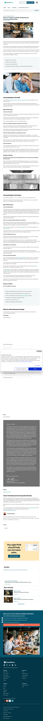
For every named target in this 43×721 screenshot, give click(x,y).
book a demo (30, 2)
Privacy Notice (29, 361)
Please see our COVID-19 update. (10, 373)
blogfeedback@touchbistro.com (9, 510)
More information (23, 361)
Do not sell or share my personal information (11, 707)
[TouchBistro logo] (9, 662)
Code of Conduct (6, 718)
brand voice (7, 270)
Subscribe (21, 624)
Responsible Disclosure (7, 716)
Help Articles (24, 676)
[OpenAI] (4, 701)
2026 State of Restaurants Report (21, 592)
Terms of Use (5, 710)
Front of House (5, 673)
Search (36, 10)
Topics (9, 7)
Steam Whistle (12, 375)
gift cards (35, 265)
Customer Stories (25, 675)
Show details (37, 365)
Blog (23, 671)
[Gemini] (10, 701)
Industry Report (25, 673)
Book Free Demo (14, 556)
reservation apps (6, 228)
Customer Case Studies (23, 7)
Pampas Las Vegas (7, 491)
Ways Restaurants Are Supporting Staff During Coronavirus (18, 582)
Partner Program (6, 693)
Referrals (4, 691)
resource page (31, 507)
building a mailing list (24, 295)
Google (22, 227)
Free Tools (24, 678)
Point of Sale (5, 671)
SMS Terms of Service (7, 712)
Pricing (4, 680)
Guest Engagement (6, 676)
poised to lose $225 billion (20, 257)
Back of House (5, 675)
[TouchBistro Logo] (9, 2)
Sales (23, 686)
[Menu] (37, 2)
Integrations (5, 678)
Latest (4, 7)
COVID (6, 528)
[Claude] (7, 701)
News (4, 688)
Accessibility (5, 714)
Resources (14, 7)
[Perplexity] (12, 701)
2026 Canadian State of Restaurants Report (23, 599)
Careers (4, 686)
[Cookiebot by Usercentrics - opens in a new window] (37, 351)
